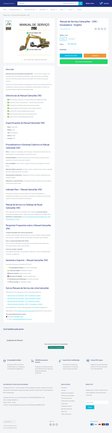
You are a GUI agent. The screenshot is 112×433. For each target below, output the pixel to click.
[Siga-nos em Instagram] (53, 424)
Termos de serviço (66, 398)
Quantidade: (63, 49)
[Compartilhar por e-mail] (105, 29)
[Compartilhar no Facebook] (96, 29)
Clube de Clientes (66, 414)
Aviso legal (64, 403)
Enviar (90, 407)
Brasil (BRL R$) (7, 421)
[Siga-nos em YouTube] (57, 424)
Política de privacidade (67, 395)
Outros (70, 9)
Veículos (53, 9)
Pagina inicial (6, 15)
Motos (62, 9)
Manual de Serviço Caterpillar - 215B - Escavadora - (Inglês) (24, 298)
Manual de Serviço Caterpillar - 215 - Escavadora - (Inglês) (23, 301)
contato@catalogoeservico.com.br (22, 319)
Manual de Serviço (29, 9)
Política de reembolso (67, 393)
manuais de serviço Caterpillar (26, 311)
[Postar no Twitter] (102, 29)
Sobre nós (64, 411)
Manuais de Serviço (66, 409)
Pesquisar (64, 387)
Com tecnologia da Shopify (10, 427)
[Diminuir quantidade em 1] (69, 49)
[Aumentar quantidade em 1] (78, 49)
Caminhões (42, 9)
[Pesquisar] (80, 3)
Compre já (95, 55)
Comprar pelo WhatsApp (85, 61)
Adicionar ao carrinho (71, 55)
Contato (79, 9)
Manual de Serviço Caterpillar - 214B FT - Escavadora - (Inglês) (24, 304)
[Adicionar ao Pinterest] (99, 29)
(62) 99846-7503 (18, 316)
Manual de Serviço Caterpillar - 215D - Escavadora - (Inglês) (24, 295)
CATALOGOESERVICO (65, 29)
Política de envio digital (67, 401)
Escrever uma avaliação (56, 347)
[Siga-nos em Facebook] (50, 424)
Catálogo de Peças (14, 9)
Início (4, 9)
